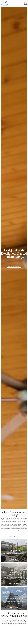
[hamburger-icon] (25, 3)
